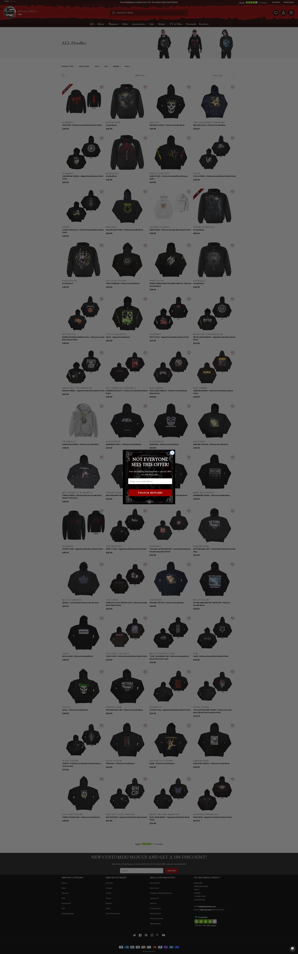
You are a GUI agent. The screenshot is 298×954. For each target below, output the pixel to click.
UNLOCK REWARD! (150, 492)
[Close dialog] (172, 453)
